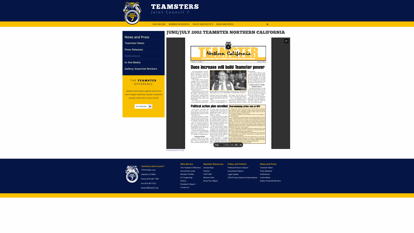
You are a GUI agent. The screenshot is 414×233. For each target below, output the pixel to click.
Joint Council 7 (170, 12)
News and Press (224, 24)
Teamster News (134, 43)
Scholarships (208, 167)
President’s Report (187, 184)
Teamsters (175, 7)
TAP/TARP (207, 174)
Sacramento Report (235, 171)
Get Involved (141, 106)
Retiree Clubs (208, 177)
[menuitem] (157, 24)
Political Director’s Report (238, 167)
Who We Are (159, 24)
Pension (206, 171)
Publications (132, 56)
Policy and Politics (203, 24)
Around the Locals (187, 171)
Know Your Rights (210, 181)
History (183, 181)
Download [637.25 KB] (175, 150)
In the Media (132, 62)
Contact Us (184, 187)
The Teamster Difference (190, 167)
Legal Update (233, 174)
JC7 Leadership (186, 177)
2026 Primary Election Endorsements (242, 177)
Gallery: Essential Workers (141, 68)
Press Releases (134, 49)
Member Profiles (187, 174)
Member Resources (179, 24)
